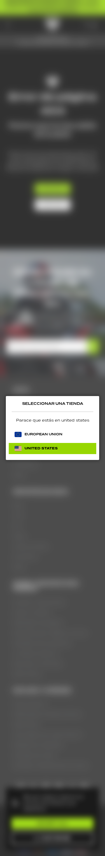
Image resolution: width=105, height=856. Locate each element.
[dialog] (52, 428)
